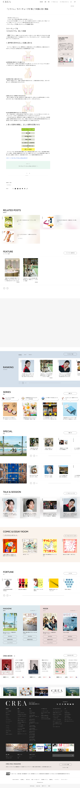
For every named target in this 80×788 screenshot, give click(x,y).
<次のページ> (17, 158)
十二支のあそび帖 (55, 717)
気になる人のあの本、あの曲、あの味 (45, 713)
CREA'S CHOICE (8, 730)
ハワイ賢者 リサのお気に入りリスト (22, 717)
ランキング (7, 725)
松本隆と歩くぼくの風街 (44, 717)
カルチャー (7, 717)
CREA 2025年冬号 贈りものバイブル (32, 732)
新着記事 (41, 1)
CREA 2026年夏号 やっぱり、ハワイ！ (32, 713)
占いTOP (70, 573)
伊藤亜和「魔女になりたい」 (57, 712)
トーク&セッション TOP (70, 493)
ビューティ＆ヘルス (9, 721)
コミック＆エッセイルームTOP (70, 535)
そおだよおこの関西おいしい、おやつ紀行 (22, 723)
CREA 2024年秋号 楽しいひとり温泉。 (32, 734)
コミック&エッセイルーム (64, 1)
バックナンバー (33, 610)
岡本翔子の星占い (67, 712)
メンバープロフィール (32, 756)
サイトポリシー (57, 779)
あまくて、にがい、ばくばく (57, 721)
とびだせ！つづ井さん (56, 716)
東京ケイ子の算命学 (68, 717)
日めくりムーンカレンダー (68, 719)
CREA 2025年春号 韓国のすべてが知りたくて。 (33, 729)
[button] (4, 288)
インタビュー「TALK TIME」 (57, 719)
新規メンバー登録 (66, 54)
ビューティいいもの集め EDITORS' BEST (21, 729)
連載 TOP (70, 393)
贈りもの (7, 712)
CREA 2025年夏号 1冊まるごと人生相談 (32, 726)
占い (71, 1)
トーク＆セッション (54, 1)
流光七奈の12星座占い (68, 714)
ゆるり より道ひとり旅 (56, 726)
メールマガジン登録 (65, 764)
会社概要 (22, 779)
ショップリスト (10, 642)
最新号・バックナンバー (9, 756)
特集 (48, 1)
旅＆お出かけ (8, 714)
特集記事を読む (10, 639)
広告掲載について (43, 779)
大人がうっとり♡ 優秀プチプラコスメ (22, 732)
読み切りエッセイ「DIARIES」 (57, 714)
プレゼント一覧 (61, 63)
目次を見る (10, 636)
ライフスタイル (8, 719)
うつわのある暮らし (21, 726)
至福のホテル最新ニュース (21, 720)
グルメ (7, 716)
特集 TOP (70, 432)
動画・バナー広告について (35, 779)
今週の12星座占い (67, 716)
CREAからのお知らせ (9, 734)
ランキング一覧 (70, 354)
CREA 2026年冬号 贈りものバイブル (32, 720)
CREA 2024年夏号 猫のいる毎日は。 (32, 737)
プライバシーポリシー (64, 779)
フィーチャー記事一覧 (70, 252)
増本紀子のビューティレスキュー (22, 734)
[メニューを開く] (75, 2)
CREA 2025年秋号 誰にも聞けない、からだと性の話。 (34, 723)
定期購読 (50, 779)
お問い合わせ (28, 779)
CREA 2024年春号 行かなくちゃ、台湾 (32, 740)
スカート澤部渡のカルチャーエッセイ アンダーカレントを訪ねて (57, 724)
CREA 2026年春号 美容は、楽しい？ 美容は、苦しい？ (34, 716)
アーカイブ (7, 727)
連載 (45, 1)
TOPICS (7, 732)
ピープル (19, 756)
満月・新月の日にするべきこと (69, 721)
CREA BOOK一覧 (70, 655)
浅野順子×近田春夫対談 (44, 715)
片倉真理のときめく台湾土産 (22, 714)
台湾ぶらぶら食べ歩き (21, 712)
